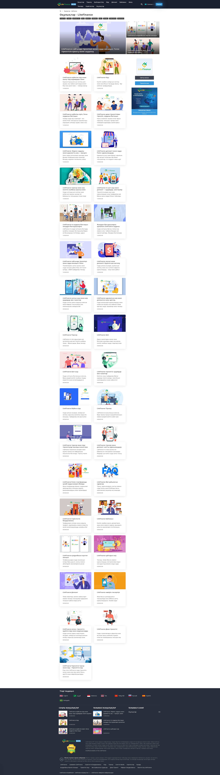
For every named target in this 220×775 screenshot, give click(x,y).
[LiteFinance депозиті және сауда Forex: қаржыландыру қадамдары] (110, 139)
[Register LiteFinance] (144, 98)
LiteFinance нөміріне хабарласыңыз (102, 772)
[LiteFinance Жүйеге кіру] (75, 396)
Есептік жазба (120, 764)
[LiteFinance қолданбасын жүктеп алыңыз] (75, 543)
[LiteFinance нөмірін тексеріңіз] (110, 580)
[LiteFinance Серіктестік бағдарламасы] (75, 507)
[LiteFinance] (144, 73)
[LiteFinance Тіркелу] (75, 323)
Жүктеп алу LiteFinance (145, 767)
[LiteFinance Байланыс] (110, 507)
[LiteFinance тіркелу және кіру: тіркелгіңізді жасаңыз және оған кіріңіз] (75, 433)
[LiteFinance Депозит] (75, 580)
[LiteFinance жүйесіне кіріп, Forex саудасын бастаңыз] (75, 102)
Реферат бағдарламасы (128, 767)
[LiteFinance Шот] (110, 323)
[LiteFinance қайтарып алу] (110, 543)
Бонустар (81, 2)
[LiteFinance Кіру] (110, 65)
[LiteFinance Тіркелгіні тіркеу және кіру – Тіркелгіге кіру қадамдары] (75, 654)
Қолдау (139, 764)
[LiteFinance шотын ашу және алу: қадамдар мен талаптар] (75, 286)
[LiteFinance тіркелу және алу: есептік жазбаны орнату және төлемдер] (75, 176)
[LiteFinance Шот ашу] (75, 360)
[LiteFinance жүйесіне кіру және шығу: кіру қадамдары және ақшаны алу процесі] (75, 65)
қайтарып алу (99, 2)
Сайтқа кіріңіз (144, 77)
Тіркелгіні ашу (144, 83)
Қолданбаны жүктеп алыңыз (69, 767)
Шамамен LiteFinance (76, 764)
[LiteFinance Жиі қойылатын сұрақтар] (110, 470)
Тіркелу (89, 2)
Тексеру (80, 6)
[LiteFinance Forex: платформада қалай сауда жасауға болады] (75, 470)
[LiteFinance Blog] (71, 742)
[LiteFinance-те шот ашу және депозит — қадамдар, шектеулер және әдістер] (110, 176)
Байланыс (123, 2)
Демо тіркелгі (114, 767)
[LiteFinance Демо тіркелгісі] (110, 617)
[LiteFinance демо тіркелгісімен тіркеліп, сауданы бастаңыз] (110, 102)
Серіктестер (90, 6)
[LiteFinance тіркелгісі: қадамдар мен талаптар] (110, 360)
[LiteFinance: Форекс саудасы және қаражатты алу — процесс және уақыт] (75, 139)
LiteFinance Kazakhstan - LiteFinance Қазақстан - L (75, 772)
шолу (130, 2)
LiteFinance (63, 764)
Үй (60, 11)
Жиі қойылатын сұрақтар (100, 767)
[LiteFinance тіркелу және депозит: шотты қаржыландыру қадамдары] (110, 433)
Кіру (107, 2)
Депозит (114, 2)
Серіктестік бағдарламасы (93, 764)
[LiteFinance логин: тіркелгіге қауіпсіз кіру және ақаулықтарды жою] (75, 617)
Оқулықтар (100, 6)
